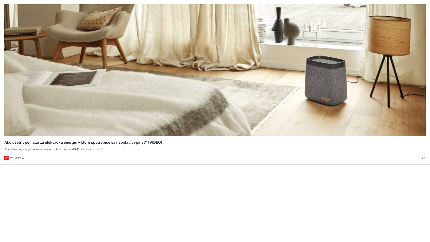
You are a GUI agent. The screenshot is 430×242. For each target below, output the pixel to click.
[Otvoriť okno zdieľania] (423, 157)
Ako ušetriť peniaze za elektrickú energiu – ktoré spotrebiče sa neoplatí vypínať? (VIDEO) (83, 142)
